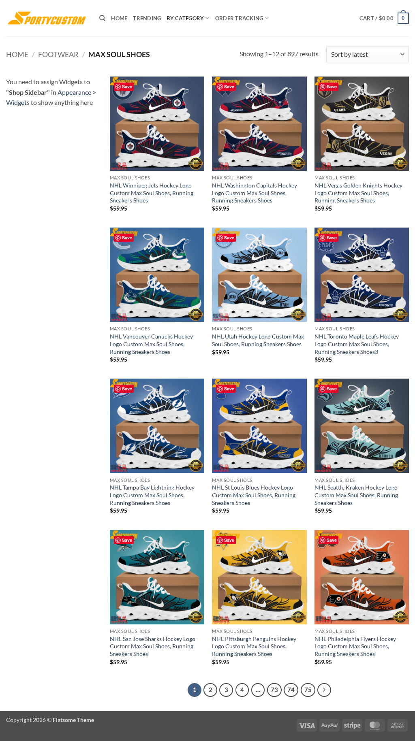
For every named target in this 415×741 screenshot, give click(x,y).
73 (274, 689)
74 (291, 689)
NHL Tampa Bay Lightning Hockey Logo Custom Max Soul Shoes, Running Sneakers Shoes (152, 495)
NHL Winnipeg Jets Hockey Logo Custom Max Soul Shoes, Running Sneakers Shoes (151, 193)
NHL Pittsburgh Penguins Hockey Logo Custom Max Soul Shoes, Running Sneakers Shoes (254, 646)
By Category (185, 18)
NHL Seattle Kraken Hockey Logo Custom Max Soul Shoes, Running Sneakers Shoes (356, 495)
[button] (384, 18)
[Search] (102, 18)
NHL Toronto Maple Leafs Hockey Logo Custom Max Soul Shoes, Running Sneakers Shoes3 (356, 344)
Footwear (58, 54)
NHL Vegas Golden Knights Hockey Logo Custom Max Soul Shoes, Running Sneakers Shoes (358, 193)
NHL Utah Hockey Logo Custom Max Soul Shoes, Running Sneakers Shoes (258, 340)
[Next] (324, 690)
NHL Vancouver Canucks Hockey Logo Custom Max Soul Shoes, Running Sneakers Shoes (151, 344)
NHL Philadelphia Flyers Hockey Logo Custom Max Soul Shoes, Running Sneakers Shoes (355, 646)
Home (119, 18)
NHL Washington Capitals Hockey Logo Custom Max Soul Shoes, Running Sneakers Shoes (254, 193)
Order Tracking (239, 18)
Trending (147, 18)
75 (308, 689)
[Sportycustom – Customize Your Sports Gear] (46, 18)
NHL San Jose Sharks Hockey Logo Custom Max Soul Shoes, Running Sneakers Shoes (152, 646)
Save (127, 86)
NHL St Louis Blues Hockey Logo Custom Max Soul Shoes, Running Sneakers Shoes (253, 495)
